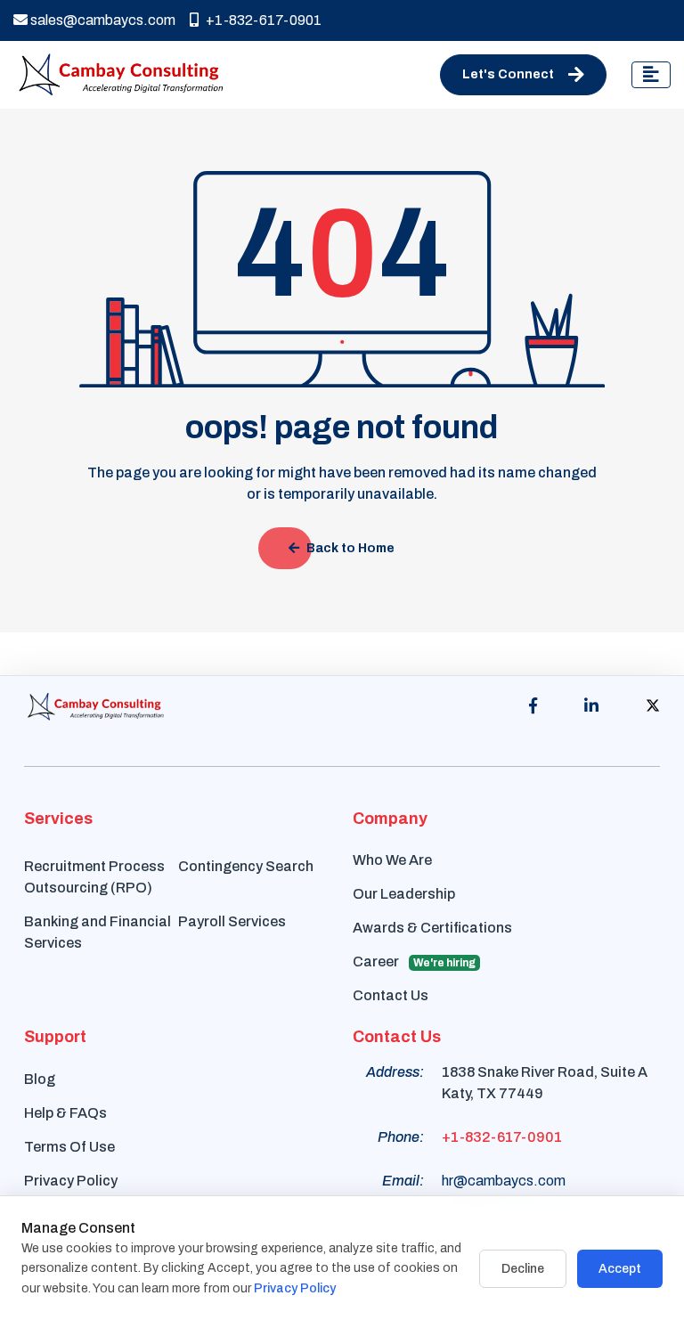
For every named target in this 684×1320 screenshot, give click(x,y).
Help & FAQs (65, 1112)
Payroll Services (232, 921)
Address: (395, 1072)
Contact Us (390, 995)
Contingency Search (246, 866)
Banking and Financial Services (97, 932)
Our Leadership (404, 893)
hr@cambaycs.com (504, 1180)
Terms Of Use (69, 1146)
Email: (403, 1180)
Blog (39, 1079)
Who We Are (392, 860)
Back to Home (350, 548)
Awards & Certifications (432, 927)
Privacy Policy (71, 1180)
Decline (522, 1268)
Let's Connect (508, 74)
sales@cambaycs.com (101, 20)
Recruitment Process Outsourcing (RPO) (94, 877)
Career (414, 961)
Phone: (401, 1137)
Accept (619, 1268)
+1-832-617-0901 (264, 20)
